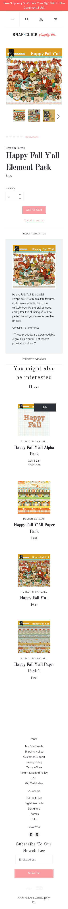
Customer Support (34, 756)
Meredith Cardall (15, 147)
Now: (31, 465)
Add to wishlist (35, 220)
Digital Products (34, 803)
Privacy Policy (34, 762)
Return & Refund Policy (34, 772)
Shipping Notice (34, 751)
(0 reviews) (31, 137)
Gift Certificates (34, 783)
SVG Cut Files (34, 798)
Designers (34, 808)
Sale (34, 819)
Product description (34, 233)
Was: (31, 460)
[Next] (58, 116)
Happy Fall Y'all (34, 598)
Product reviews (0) (34, 359)
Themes (34, 813)
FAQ (34, 778)
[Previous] (9, 116)
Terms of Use (34, 767)
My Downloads (34, 746)
